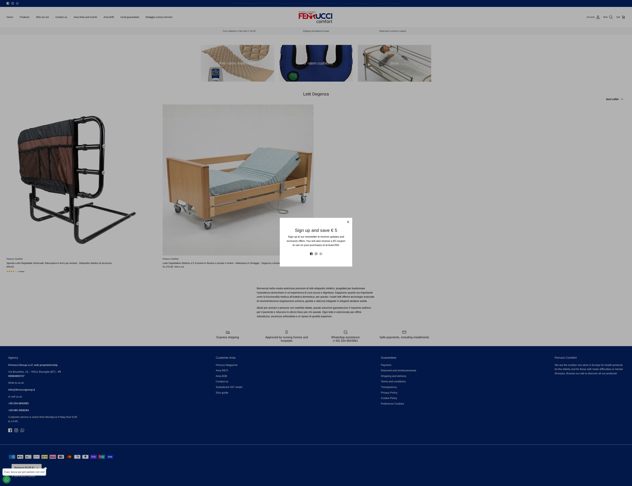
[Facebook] (311, 254)
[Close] (348, 222)
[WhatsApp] (321, 254)
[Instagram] (316, 254)
